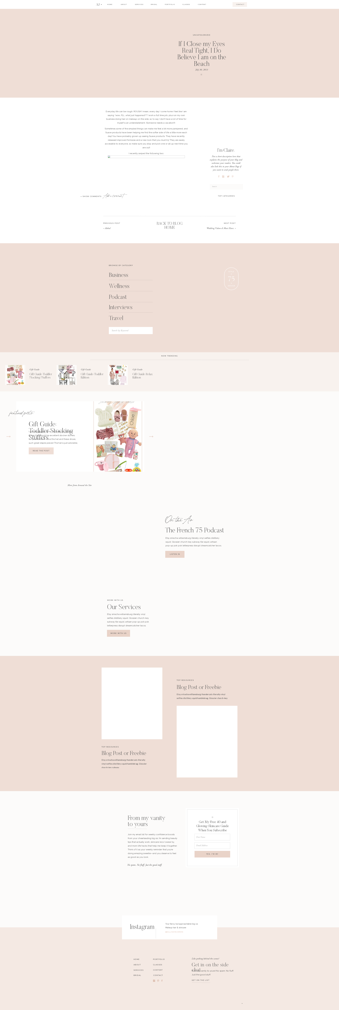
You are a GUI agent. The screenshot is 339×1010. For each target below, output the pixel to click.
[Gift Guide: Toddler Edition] (67, 375)
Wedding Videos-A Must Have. (220, 228)
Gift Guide (34, 369)
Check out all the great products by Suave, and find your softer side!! (146, 417)
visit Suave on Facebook (146, 430)
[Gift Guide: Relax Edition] (118, 375)
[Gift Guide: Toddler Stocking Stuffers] (15, 375)
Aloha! (108, 228)
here (122, 280)
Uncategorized (201, 35)
